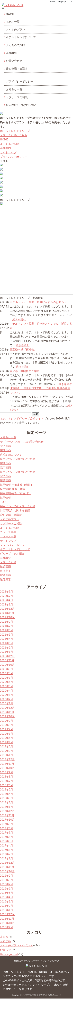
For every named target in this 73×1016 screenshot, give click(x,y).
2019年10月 (7, 716)
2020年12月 (7, 656)
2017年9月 (6, 824)
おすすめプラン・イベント (16, 945)
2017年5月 (6, 841)
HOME (10, 13)
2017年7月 (6, 832)
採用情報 (5, 497)
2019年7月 (6, 729)
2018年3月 (6, 798)
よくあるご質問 (15, 45)
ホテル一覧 (13, 21)
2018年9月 (6, 772)
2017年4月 (6, 845)
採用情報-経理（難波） (14, 489)
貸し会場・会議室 (17, 68)
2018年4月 (6, 793)
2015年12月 (7, 914)
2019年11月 (7, 712)
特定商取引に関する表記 (21, 105)
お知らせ (5, 949)
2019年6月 (6, 733)
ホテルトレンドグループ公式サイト (21, 418)
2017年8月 (6, 828)
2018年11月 (7, 763)
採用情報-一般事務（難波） (16, 484)
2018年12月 (7, 759)
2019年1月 (6, 755)
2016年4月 (6, 897)
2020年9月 (6, 669)
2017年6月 (6, 837)
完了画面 (5, 446)
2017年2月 (6, 854)
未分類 (4, 936)
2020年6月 (6, 681)
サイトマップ (8, 152)
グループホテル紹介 (12, 553)
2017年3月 (6, 849)
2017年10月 (7, 819)
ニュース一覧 (8, 536)
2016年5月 (6, 892)
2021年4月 (6, 638)
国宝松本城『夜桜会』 (23, 349)
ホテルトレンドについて (21, 37)
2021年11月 (7, 613)
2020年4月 (6, 690)
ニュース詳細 (8, 532)
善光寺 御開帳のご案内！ (26, 371)
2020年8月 (6, 673)
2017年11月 (7, 815)
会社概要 (11, 53)
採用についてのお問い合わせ (17, 458)
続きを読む (19, 319)
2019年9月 (6, 720)
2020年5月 (6, 686)
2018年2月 (6, 802)
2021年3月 (6, 643)
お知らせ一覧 (14, 89)
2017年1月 (6, 858)
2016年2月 (6, 905)
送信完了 (5, 570)
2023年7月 (6, 591)
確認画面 (5, 450)
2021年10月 (7, 617)
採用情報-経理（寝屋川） (15, 493)
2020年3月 (6, 694)
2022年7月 (6, 596)
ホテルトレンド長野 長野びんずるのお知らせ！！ (41, 302)
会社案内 (5, 148)
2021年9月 (6, 621)
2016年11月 (7, 867)
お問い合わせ (14, 60)
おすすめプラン (15, 29)
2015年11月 (7, 918)
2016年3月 (6, 901)
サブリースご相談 (17, 97)
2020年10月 (7, 664)
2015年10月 (7, 923)
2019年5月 (6, 737)
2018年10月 (7, 768)
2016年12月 (7, 862)
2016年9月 (6, 875)
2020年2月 (6, 699)
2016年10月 (7, 871)
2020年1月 (6, 703)
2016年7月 (6, 884)
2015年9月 (6, 927)
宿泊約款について (11, 454)
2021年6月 (6, 630)
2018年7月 (6, 781)
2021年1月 (6, 651)
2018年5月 (6, 789)
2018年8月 (6, 776)
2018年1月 (6, 806)
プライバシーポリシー (19, 81)
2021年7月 (6, 626)
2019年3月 (6, 746)
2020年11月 (7, 660)
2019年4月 (6, 742)
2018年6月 (6, 785)
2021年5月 (6, 634)
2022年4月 (6, 600)
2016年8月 (6, 880)
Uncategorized (9, 954)
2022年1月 (6, 604)
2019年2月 (6, 750)
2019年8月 (6, 725)
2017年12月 (7, 811)
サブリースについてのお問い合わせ (21, 441)
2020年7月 (6, 677)
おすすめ (5, 941)
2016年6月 (6, 888)
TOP (3, 502)
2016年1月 (6, 910)
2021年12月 (7, 608)
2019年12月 (7, 707)
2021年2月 (6, 647)
